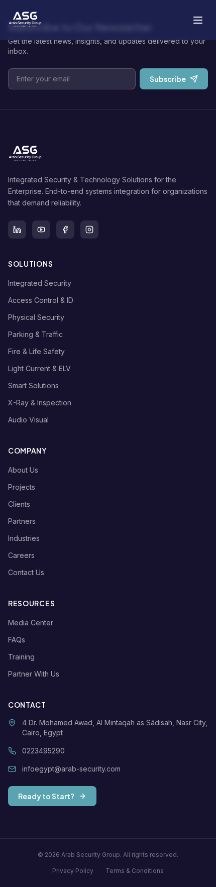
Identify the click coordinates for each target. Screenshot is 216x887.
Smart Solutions (33, 385)
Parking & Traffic (35, 334)
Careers (21, 555)
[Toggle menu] (198, 20)
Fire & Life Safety (36, 351)
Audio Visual (28, 419)
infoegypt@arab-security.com (71, 768)
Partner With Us (33, 674)
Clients (19, 504)
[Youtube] (41, 229)
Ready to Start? (46, 796)
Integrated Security (39, 283)
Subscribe (168, 78)
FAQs (16, 639)
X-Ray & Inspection (39, 402)
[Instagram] (89, 229)
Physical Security (36, 317)
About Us (23, 470)
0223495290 (43, 750)
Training (21, 656)
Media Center (30, 622)
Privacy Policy (72, 870)
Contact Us (26, 572)
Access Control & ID (40, 300)
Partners (22, 521)
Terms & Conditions (134, 870)
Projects (21, 487)
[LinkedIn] (17, 229)
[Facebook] (65, 229)
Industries (24, 538)
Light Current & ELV (39, 368)
